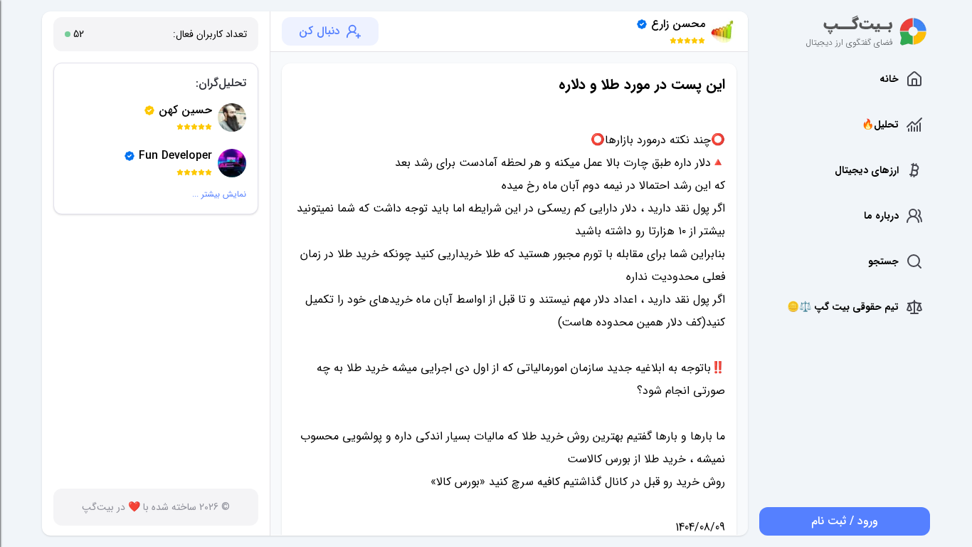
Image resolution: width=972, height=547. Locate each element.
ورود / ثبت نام (844, 521)
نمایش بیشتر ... (219, 194)
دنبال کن (319, 31)
